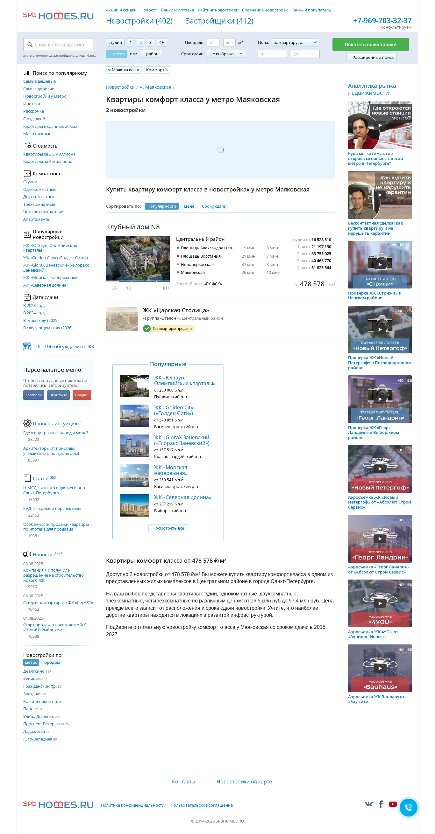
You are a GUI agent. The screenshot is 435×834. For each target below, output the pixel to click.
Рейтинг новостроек (218, 10)
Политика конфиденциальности (132, 805)
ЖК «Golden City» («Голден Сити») (55, 258)
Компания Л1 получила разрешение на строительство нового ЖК (53, 575)
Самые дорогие (38, 89)
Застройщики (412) (219, 21)
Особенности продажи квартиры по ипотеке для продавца (56, 527)
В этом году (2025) (41, 320)
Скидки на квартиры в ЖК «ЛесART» (58, 602)
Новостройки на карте (244, 781)
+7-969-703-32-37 (382, 20)
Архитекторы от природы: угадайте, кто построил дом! (51, 451)
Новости (148, 10)
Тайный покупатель (311, 10)
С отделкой (34, 119)
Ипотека (31, 104)
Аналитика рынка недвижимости (372, 89)
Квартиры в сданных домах (50, 126)
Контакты (183, 781)
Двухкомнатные (39, 196)
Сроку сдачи (214, 206)
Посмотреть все (168, 528)
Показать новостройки (370, 44)
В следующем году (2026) (48, 327)
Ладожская (34, 731)
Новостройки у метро (45, 96)
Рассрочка (33, 111)
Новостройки (120, 87)
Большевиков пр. (40, 701)
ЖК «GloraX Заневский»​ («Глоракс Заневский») (56, 268)
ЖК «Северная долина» (45, 285)
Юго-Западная (37, 739)
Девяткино (34, 671)
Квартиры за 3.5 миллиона (49, 154)
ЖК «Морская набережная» (50, 277)
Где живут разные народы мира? (55, 432)
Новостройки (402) (139, 21)
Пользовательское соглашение (202, 805)
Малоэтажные (37, 133)
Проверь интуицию (58, 423)
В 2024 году (34, 313)
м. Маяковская (155, 87)
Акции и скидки (121, 10)
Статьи (44, 478)
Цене (189, 206)
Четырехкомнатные (43, 211)
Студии (30, 181)
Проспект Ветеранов (43, 723)
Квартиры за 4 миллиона (47, 161)
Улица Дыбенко (38, 716)
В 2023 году (34, 305)
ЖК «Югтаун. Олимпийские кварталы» (50, 248)
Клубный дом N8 (133, 227)
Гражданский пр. (40, 686)
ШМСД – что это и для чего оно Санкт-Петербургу (54, 490)
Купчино (32, 679)
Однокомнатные (39, 189)
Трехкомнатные (39, 204)
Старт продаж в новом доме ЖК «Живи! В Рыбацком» (54, 627)
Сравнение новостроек (265, 10)
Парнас (30, 709)
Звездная (32, 694)
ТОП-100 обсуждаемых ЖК (63, 346)
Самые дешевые (39, 81)
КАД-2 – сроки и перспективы (52, 508)
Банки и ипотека (177, 10)
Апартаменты (36, 219)
